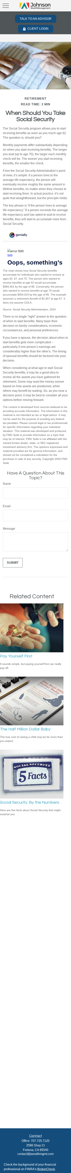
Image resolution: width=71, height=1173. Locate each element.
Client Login (37, 28)
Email (7, 506)
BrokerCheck (46, 1169)
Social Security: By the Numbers (29, 802)
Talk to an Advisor (35, 18)
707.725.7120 (40, 1140)
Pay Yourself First (16, 656)
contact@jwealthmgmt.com (35, 1154)
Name (7, 483)
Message (9, 528)
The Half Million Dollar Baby (25, 729)
